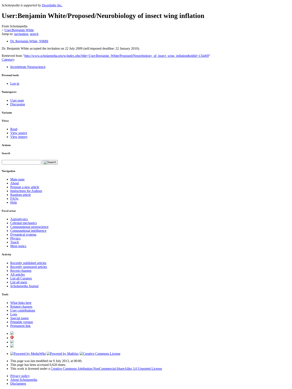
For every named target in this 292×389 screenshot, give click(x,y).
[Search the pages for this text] (50, 162)
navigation (21, 34)
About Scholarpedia (23, 380)
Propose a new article (24, 187)
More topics (18, 246)
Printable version (21, 322)
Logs (13, 314)
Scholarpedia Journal (24, 286)
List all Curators (21, 278)
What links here (20, 303)
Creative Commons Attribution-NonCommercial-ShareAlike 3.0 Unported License (106, 368)
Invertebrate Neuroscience (28, 67)
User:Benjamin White (19, 30)
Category (8, 59)
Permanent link (20, 326)
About (14, 183)
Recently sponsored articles (28, 267)
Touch (14, 242)
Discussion (17, 104)
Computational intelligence (28, 230)
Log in (14, 83)
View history (19, 137)
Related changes (21, 306)
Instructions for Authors (26, 191)
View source (18, 133)
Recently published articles (28, 263)
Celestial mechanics (23, 223)
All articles (17, 274)
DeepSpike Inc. (52, 5)
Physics (15, 238)
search (34, 34)
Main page (17, 179)
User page (17, 100)
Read (13, 129)
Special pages (19, 318)
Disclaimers (18, 383)
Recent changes (20, 270)
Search (6, 153)
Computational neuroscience (29, 227)
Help (13, 202)
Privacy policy (20, 376)
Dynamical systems (23, 234)
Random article (20, 195)
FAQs (14, 198)
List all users (18, 282)
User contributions (22, 310)
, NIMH (29, 41)
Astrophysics (19, 219)
